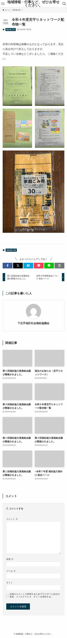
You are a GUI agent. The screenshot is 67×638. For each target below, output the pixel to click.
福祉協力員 (10, 29)
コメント (12, 519)
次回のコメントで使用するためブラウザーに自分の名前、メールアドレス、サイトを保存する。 (35, 595)
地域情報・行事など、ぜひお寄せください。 (33, 3)
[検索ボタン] (64, 3)
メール (11, 571)
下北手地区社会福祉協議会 (33, 323)
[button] (7, 265)
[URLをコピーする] (59, 265)
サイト (9, 582)
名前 (9, 559)
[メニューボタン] (3, 3)
